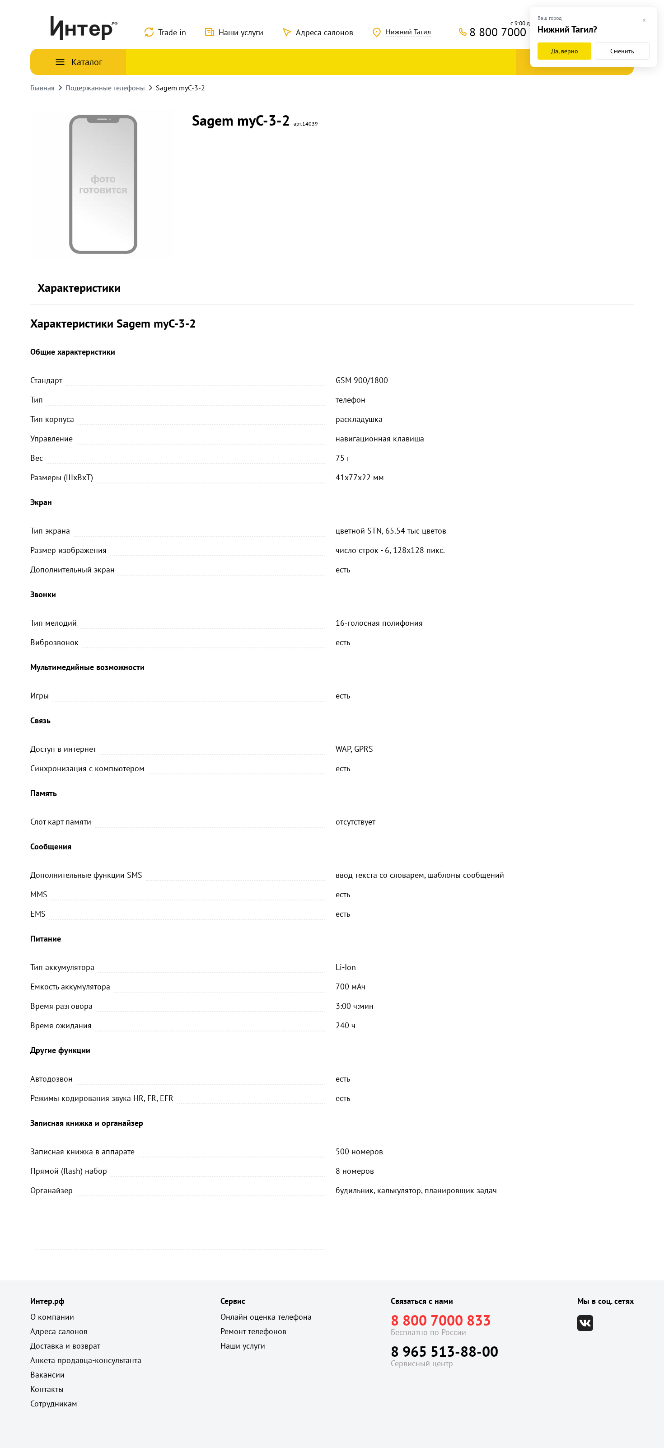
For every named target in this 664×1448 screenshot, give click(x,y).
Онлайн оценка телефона (266, 1317)
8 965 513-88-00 (444, 1351)
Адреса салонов (324, 32)
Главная (42, 87)
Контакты (47, 1389)
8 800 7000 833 (441, 1320)
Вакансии (47, 1374)
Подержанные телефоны (105, 87)
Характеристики (79, 287)
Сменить (622, 51)
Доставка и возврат (65, 1345)
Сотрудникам (53, 1403)
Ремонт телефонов (253, 1331)
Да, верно (564, 51)
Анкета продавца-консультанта (85, 1360)
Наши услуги (241, 32)
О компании (52, 1317)
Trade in (172, 32)
